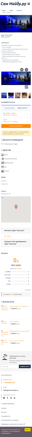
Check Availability (16, 126)
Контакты (3, 408)
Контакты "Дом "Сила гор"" (14, 230)
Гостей (5, 120)
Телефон (8, 236)
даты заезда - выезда (9, 113)
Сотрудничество (5, 416)
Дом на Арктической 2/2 (17, 341)
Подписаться (24, 366)
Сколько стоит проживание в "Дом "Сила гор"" (15, 242)
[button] (26, 87)
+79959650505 (9, 383)
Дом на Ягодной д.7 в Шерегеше (19, 306)
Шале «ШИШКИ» (14, 321)
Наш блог (3, 412)
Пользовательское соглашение (10, 420)
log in (11, 294)
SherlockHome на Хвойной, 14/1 (19, 331)
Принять (27, 430)
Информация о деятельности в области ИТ (13, 424)
